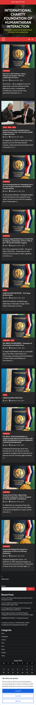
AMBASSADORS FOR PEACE (13, 398)
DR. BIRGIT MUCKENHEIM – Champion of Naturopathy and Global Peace (17, 344)
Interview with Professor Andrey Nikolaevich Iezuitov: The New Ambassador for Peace (14, 76)
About (4, 127)
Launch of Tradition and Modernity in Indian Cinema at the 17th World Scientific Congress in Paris (18, 132)
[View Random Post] (29, 39)
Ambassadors (6, 70)
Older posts (5, 579)
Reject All (18, 701)
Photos (5, 290)
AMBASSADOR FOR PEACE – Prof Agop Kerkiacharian (16, 294)
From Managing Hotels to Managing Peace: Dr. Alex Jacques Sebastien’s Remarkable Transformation (18, 186)
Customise (18, 696)
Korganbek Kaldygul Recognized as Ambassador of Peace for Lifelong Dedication (15, 551)
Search (3, 586)
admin (6, 80)
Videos (3, 655)
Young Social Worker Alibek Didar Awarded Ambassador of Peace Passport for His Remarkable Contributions (17, 497)
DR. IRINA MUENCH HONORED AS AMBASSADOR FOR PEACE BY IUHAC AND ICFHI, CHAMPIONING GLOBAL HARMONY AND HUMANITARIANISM (18, 439)
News (14, 127)
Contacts (3, 639)
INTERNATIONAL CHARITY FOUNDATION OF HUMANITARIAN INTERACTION (18, 18)
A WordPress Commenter (7, 622)
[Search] (32, 39)
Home (9, 127)
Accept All (18, 691)
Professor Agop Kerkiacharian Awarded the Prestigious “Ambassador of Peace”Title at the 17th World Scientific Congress (18, 241)
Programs (3, 652)
